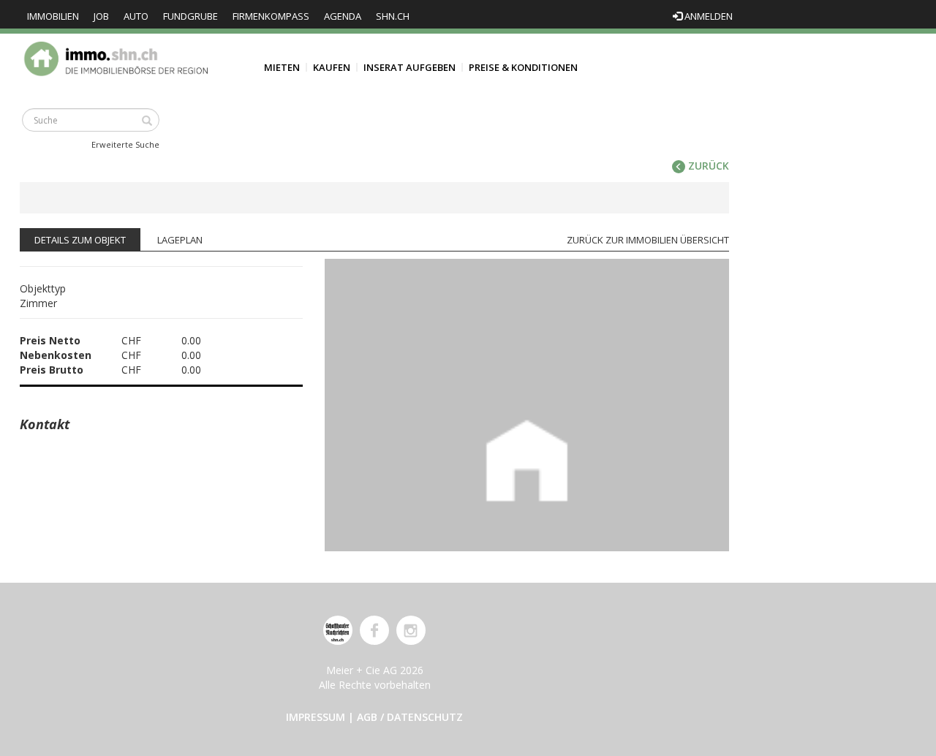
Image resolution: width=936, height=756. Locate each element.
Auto (136, 16)
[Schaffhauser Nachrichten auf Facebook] (374, 630)
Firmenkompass (271, 16)
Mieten (282, 67)
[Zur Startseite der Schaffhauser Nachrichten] (338, 630)
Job (101, 16)
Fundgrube (190, 16)
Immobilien (53, 16)
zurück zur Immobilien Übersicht (648, 239)
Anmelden (707, 16)
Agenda (342, 16)
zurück (707, 166)
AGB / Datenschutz (410, 717)
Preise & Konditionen (523, 67)
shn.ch (393, 16)
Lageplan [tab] (180, 239)
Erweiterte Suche (125, 144)
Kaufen (331, 67)
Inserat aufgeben (409, 67)
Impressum (315, 717)
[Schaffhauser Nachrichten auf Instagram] (411, 630)
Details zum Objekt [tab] (80, 239)
